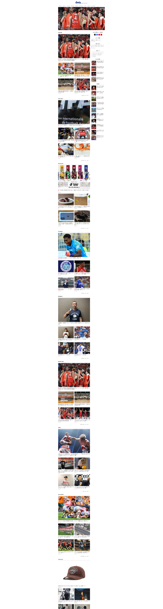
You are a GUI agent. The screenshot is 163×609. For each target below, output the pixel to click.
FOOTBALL (60, 231)
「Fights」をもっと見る (85, 491)
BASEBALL (60, 296)
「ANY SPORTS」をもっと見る (84, 556)
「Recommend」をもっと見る (84, 228)
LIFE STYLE (60, 559)
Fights (59, 427)
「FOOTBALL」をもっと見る (85, 293)
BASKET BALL (61, 361)
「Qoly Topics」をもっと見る (85, 160)
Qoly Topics (60, 98)
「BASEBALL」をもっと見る (85, 358)
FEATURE (60, 32)
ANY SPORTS (61, 494)
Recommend (60, 163)
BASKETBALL (99, 54)
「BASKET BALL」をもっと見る (84, 424)
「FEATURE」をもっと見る (85, 95)
